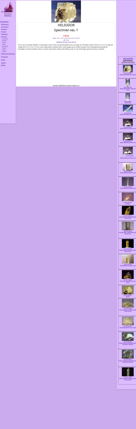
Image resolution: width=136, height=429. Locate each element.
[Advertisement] (7, 95)
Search (3, 63)
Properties (4, 57)
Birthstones (5, 24)
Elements (4, 40)
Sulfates (4, 49)
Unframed (4, 34)
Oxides (4, 44)
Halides (4, 42)
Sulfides (4, 51)
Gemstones (5, 27)
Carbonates (5, 38)
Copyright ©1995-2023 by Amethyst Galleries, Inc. (66, 85)
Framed (3, 32)
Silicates (4, 48)
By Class (4, 36)
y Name (4, 29)
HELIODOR (128, 59)
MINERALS (8, 16)
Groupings (4, 22)
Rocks (3, 60)
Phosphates (5, 46)
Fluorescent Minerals (8, 54)
